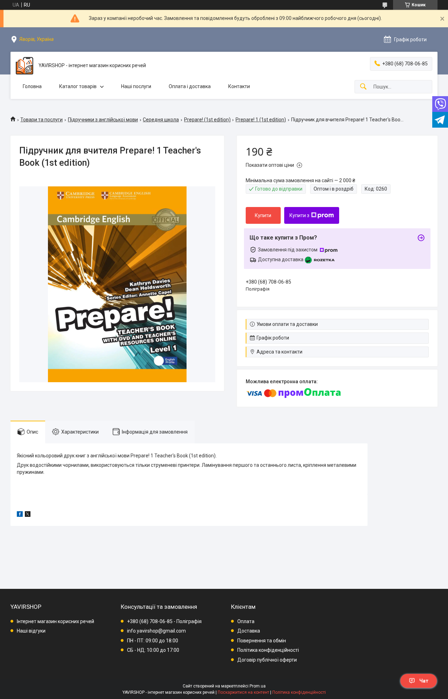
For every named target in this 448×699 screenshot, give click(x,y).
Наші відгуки (31, 631)
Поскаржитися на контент (243, 692)
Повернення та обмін (261, 640)
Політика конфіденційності (268, 650)
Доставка (248, 631)
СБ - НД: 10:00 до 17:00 (153, 650)
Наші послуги (136, 86)
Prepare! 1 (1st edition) (261, 119)
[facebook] (20, 515)
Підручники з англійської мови (103, 119)
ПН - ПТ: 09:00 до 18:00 (152, 640)
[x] (27, 515)
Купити (263, 215)
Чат (423, 681)
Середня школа (161, 119)
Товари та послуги (41, 119)
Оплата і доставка (190, 86)
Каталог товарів (78, 86)
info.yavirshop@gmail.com (156, 631)
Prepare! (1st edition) (207, 119)
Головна (32, 86)
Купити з (299, 215)
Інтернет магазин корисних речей (55, 621)
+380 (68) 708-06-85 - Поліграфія (164, 621)
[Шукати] (363, 86)
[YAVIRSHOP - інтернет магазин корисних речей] (24, 65)
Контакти (239, 86)
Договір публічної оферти (267, 660)
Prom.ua (258, 686)
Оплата (245, 621)
